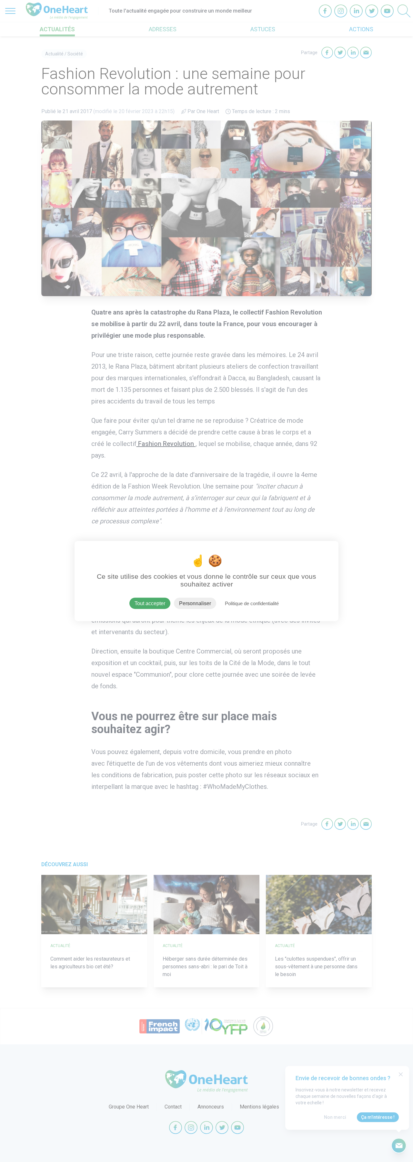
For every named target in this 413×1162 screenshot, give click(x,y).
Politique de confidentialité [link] (252, 603)
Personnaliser (195, 603)
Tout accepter (150, 603)
